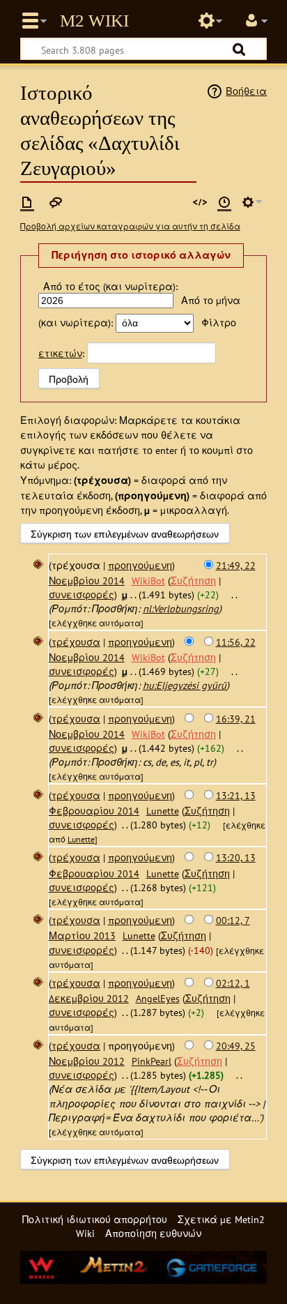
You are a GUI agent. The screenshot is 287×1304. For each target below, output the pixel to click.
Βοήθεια (246, 91)
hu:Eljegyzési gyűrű (184, 685)
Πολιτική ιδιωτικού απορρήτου (94, 1219)
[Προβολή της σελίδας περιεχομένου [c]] (27, 202)
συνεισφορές (81, 594)
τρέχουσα (76, 642)
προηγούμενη (140, 565)
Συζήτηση (193, 580)
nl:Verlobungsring (181, 608)
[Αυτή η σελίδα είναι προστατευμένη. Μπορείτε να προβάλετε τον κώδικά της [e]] (200, 202)
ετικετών (60, 353)
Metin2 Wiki (94, 21)
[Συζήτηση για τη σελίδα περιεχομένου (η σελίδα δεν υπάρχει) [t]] (56, 202)
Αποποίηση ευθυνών (153, 1233)
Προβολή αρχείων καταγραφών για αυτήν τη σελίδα (130, 226)
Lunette (81, 839)
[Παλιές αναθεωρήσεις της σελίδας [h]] (224, 202)
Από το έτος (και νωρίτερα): (110, 286)
